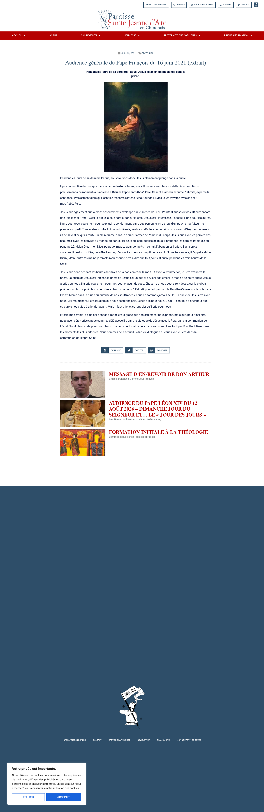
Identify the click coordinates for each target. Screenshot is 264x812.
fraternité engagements (180, 35)
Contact (97, 740)
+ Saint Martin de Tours (189, 740)
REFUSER (28, 797)
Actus (53, 35)
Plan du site (163, 740)
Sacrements (89, 35)
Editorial (147, 53)
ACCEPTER (63, 797)
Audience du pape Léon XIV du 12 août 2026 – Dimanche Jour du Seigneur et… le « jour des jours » (157, 408)
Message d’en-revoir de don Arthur (159, 374)
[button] (112, 350)
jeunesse (130, 35)
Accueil (17, 35)
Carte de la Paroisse (119, 740)
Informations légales (74, 740)
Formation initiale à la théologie (158, 431)
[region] (46, 784)
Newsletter (144, 740)
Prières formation (236, 35)
